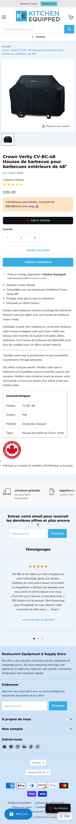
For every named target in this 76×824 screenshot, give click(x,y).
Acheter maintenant (38, 262)
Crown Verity (16, 173)
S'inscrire (57, 533)
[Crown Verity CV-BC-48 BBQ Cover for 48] (8, 139)
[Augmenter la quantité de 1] (35, 237)
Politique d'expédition (19, 803)
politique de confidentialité (49, 803)
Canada (36, 772)
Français (36, 762)
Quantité (8, 229)
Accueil (6, 46)
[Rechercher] (69, 29)
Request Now (49, 3)
